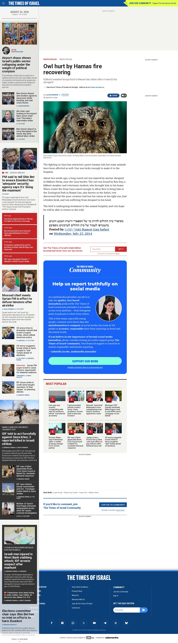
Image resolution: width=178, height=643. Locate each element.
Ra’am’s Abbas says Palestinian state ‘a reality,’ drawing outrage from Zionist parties (56, 442)
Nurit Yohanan (25, 600)
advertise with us (78, 599)
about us (75, 595)
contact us (76, 608)
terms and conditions (80, 587)
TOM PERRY (20, 375)
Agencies (21, 340)
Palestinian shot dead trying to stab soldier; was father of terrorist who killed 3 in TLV (19, 595)
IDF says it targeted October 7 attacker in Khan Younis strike (16, 260)
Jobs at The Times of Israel (82, 604)
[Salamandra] (111, 637)
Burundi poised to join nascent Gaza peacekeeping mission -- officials (17, 233)
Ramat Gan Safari (71, 493)
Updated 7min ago (17, 173)
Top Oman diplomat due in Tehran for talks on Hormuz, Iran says (18, 220)
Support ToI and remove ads (164, 3)
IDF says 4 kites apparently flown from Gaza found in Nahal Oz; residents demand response (75, 442)
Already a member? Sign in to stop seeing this (85, 367)
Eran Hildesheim (17, 52)
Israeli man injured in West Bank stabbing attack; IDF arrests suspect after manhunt (18, 560)
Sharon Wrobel (23, 106)
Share (114, 95)
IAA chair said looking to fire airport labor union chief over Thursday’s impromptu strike (26, 116)
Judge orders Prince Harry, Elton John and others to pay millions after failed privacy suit (94, 441)
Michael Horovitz (10, 624)
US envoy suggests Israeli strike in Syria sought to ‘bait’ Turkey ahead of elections (113, 441)
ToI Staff (21, 124)
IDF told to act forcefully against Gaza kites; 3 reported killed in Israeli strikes (19, 439)
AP (19, 516)
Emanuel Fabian (23, 395)
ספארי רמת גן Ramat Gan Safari (87, 229)
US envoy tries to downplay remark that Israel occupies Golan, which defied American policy (26, 333)
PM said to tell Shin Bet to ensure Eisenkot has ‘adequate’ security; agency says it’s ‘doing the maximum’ (18, 183)
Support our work (85, 361)
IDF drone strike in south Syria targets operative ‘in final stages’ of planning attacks (25, 387)
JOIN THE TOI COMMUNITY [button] (113, 505)
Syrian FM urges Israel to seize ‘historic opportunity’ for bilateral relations (26, 369)
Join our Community (140, 3)
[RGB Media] (90, 637)
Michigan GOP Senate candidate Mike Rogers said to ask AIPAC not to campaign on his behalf (113, 410)
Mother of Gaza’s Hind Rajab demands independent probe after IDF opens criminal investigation (26, 508)
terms (117, 253)
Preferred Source (97, 87)
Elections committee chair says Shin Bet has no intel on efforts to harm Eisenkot (18, 616)
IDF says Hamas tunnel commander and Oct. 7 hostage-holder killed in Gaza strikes (26, 489)
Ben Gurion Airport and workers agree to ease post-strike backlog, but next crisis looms (26, 98)
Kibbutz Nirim (94, 493)
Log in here (120, 510)
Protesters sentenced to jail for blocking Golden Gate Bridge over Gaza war (18, 247)
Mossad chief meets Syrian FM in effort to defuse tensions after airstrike (17, 300)
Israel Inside (57, 493)
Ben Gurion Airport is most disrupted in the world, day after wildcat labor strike (26, 132)
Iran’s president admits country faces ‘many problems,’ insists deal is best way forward (75, 410)
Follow (65, 95)
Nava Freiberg (9, 309)
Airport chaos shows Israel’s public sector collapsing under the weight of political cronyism (16, 64)
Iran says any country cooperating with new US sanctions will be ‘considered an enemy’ (57, 410)
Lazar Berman (52, 95)
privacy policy (77, 591)
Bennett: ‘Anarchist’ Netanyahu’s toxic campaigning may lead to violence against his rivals (94, 409)
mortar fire (83, 493)
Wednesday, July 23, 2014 (73, 233)
